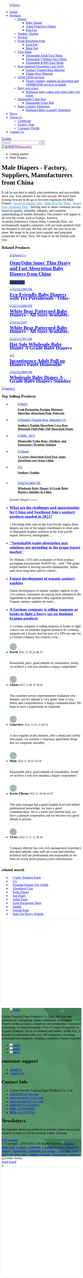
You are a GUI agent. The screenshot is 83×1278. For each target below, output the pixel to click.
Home (14, 12)
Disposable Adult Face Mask (44, 55)
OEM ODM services (31, 77)
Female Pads (21, 910)
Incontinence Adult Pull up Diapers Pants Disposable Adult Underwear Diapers (37, 364)
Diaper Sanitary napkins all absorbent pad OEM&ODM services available (52, 82)
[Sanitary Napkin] (20, 467)
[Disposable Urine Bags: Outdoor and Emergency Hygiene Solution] (26, 435)
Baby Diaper (34, 22)
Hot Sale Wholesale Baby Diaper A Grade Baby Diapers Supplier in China (41, 348)
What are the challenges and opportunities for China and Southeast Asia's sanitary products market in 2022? (44, 512)
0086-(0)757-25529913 (24, 1105)
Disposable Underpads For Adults (33, 1151)
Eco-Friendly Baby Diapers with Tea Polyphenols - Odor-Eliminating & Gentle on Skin (40, 298)
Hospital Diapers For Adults (30, 884)
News (13, 113)
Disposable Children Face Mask (46, 59)
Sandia (17, 906)
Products (15, 15)
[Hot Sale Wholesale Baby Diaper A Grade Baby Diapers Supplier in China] (21, 339)
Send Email (9, 1161)
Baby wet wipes (28, 88)
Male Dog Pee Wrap (58, 203)
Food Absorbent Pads (31, 41)
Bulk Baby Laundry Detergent (21, 1147)
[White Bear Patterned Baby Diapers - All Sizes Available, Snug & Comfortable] (21, 305)
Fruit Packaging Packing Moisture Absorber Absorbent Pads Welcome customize (41, 413)
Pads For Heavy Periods (28, 914)
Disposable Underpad (66, 1154)
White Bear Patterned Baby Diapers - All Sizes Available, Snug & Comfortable (39, 314)
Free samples (10, 1140)
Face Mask (25, 52)
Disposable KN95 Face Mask (44, 62)
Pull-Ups (31, 30)
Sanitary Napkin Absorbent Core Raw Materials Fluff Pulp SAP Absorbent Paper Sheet (45, 429)
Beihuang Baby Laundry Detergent (48, 110)
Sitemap (69, 1143)
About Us (16, 117)
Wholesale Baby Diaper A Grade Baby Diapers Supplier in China (40, 381)
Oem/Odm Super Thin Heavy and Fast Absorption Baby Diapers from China (40, 268)
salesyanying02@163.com (26, 1101)
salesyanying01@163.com (26, 1097)
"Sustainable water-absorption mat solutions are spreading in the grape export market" (45, 547)
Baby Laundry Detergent (34, 106)
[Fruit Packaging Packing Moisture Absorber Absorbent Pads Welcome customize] (23, 404)
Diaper (22, 19)
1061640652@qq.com (24, 1094)
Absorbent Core (23, 888)
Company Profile (28, 128)
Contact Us (17, 132)
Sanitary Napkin (28, 33)
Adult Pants (20, 899)
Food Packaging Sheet (27, 903)
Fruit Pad (31, 44)
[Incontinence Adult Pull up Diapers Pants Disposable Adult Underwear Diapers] (12, 355)
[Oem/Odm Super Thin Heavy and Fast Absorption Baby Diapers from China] (18, 255)
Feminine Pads (18, 207)
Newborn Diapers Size (27, 203)
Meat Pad (32, 48)
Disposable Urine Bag (32, 99)
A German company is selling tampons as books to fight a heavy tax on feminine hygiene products (44, 613)
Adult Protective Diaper (41, 26)
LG (15, 881)
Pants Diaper (21, 892)
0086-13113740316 (22, 1112)
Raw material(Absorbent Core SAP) (41, 66)
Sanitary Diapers (39, 1154)
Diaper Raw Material (39, 73)
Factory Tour (26, 124)
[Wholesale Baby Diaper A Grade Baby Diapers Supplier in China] (21, 372)
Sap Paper (19, 895)
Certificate (24, 121)
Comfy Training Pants (27, 877)
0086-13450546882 (22, 1108)
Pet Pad (22, 37)
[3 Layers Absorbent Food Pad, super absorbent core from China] (23, 451)
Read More (17, 282)
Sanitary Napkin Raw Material (45, 70)
